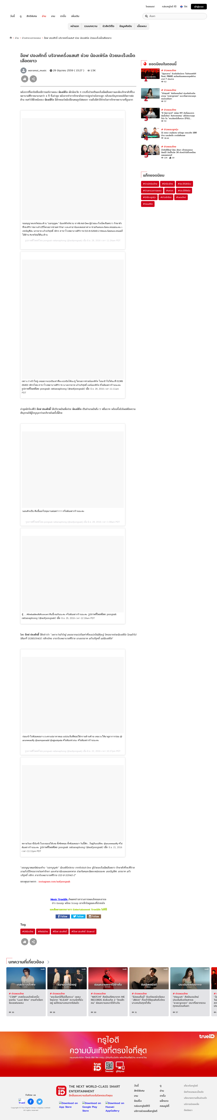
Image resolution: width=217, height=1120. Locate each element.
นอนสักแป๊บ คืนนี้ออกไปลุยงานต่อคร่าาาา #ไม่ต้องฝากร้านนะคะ (53, 511)
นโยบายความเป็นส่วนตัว (195, 1098)
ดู (20, 16)
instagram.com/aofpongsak (54, 882)
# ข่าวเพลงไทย (168, 70)
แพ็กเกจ (164, 1101)
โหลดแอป (150, 6)
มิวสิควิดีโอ (108, 26)
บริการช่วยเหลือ (191, 1104)
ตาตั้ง (63, 16)
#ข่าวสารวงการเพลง (152, 190)
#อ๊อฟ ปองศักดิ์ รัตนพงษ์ (82, 931)
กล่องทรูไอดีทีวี (142, 1106)
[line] (22, 1101)
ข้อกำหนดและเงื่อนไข (193, 1092)
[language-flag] (181, 6)
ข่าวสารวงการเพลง (31, 38)
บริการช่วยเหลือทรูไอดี (145, 1111)
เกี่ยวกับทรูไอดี (191, 1085)
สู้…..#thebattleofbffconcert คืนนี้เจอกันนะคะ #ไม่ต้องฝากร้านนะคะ (54, 614)
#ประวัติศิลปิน (184, 190)
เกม (53, 16)
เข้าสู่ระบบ (198, 6)
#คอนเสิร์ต (148, 204)
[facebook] (30, 1101)
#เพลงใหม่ (181, 197)
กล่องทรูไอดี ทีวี (169, 6)
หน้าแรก (75, 26)
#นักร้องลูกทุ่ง (149, 197)
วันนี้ (12, 16)
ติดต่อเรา (188, 1110)
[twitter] (39, 1101)
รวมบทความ (90, 26)
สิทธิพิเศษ (32, 16)
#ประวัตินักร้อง (184, 184)
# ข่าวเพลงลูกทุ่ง (169, 129)
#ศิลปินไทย (43, 931)
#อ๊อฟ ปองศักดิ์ (60, 931)
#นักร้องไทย (27, 931)
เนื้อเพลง (142, 26)
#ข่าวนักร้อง (165, 197)
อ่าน (44, 16)
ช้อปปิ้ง (138, 1101)
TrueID (19, 6)
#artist (169, 190)
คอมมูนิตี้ (164, 1106)
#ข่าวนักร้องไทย (150, 184)
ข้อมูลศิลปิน (125, 26)
